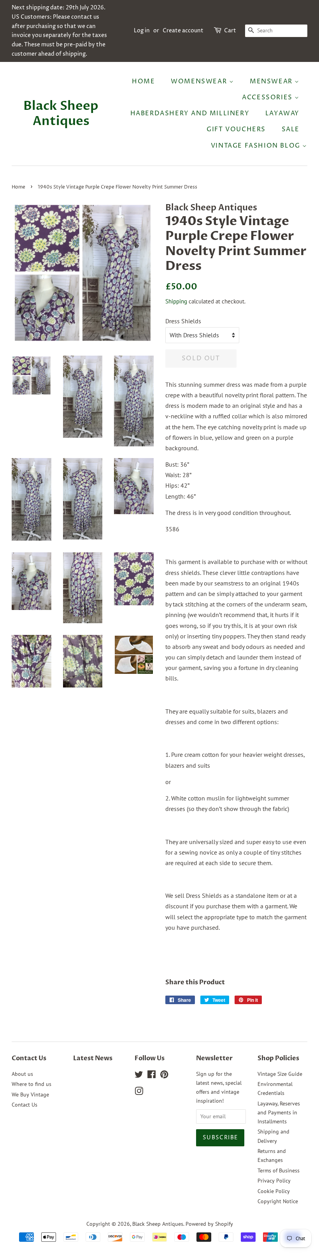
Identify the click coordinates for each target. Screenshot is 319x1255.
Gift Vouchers (236, 129)
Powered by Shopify (209, 1223)
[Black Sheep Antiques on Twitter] (139, 1075)
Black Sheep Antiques (60, 114)
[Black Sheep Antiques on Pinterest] (164, 1075)
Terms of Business (279, 1170)
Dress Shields (183, 321)
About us (22, 1073)
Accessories (268, 97)
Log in (142, 30)
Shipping (176, 301)
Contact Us (24, 1104)
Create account (183, 30)
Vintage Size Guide (280, 1073)
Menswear (272, 81)
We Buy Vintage (30, 1094)
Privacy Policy (274, 1180)
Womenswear (200, 81)
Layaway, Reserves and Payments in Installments (279, 1112)
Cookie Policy (274, 1191)
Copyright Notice (278, 1201)
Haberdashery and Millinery (190, 113)
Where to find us (31, 1084)
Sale (291, 129)
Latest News (92, 1058)
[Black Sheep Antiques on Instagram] (139, 1092)
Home (143, 81)
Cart (230, 30)
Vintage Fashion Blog (257, 145)
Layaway (282, 113)
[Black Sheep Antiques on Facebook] (151, 1075)
